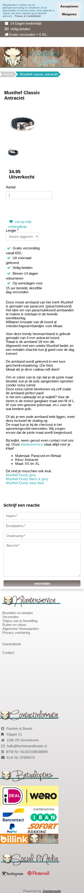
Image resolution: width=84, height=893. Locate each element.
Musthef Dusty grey (21, 475)
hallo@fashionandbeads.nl (27, 746)
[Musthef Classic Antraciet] (23, 123)
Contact (8, 653)
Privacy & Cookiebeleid (27, 16)
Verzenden (10, 617)
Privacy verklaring (16, 633)
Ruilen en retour (14, 625)
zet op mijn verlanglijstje (20, 224)
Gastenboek (11, 644)
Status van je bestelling (19, 621)
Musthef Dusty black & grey (27, 479)
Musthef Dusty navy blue (25, 483)
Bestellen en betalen (17, 613)
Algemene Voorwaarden (20, 629)
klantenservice (32, 444)
